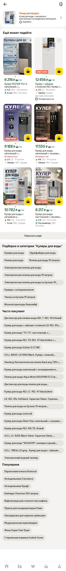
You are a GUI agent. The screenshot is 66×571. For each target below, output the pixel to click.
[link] (14, 253)
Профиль (59, 566)
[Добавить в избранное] (28, 41)
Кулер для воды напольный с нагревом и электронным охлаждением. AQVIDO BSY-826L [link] (48, 152)
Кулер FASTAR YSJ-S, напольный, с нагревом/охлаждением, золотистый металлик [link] (16, 85)
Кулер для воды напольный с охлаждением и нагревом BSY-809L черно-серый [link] (15, 152)
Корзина (46, 566)
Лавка (19, 566)
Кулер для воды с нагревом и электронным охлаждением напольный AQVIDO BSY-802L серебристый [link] (15, 215)
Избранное (33, 566)
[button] (5, 4)
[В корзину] (28, 71)
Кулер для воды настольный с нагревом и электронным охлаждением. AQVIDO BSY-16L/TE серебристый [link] (48, 215)
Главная (6, 566)
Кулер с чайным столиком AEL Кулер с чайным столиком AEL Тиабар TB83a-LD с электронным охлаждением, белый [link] (47, 85)
